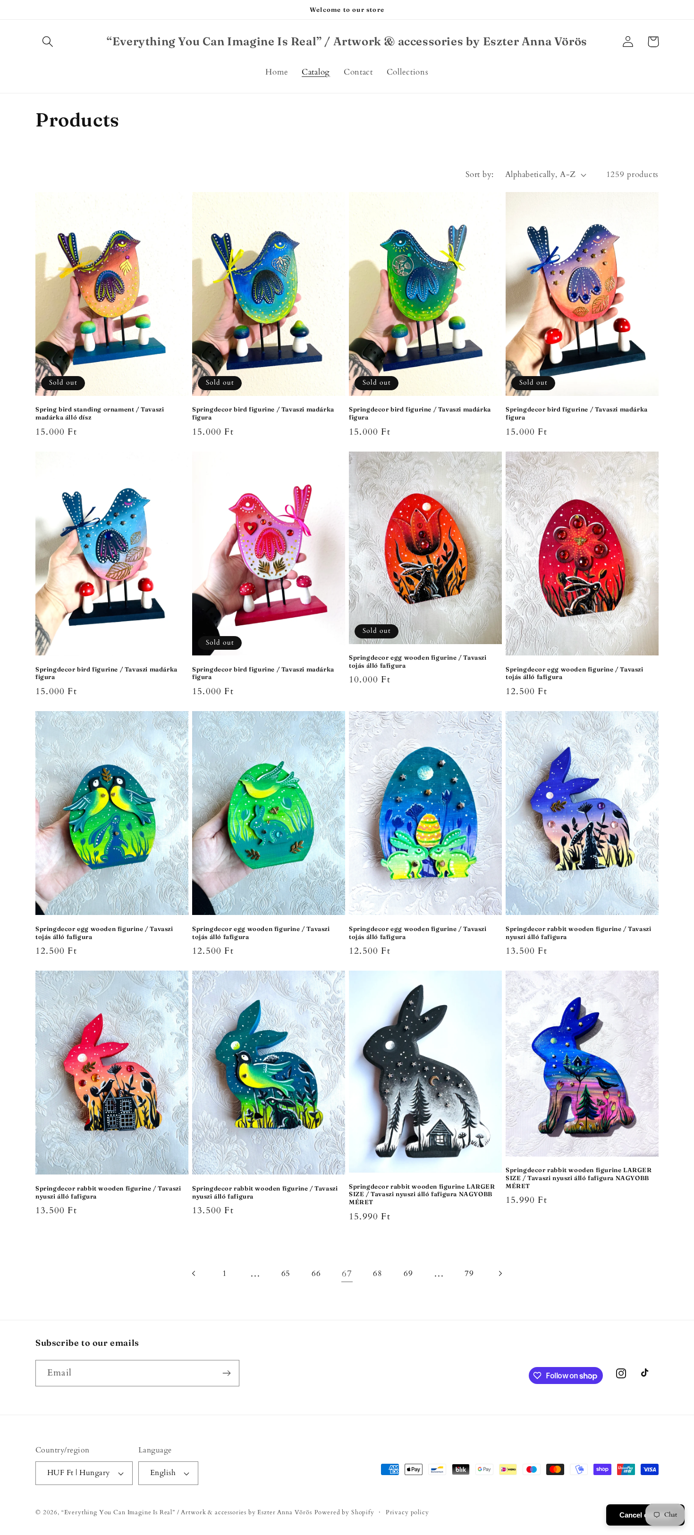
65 (285, 1273)
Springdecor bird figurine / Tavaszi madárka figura (263, 413)
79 (469, 1273)
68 (377, 1273)
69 (408, 1273)
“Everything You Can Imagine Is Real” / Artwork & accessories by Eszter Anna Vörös (186, 1512)
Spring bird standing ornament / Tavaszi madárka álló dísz (99, 413)
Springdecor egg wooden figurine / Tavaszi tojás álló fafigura (418, 661)
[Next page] (500, 1273)
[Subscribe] (226, 1373)
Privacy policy (407, 1512)
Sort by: (479, 174)
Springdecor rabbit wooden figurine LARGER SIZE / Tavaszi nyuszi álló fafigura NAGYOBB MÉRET (422, 1194)
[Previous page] (194, 1273)
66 (316, 1273)
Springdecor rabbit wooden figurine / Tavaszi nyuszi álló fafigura (578, 932)
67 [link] (347, 1273)
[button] (47, 41)
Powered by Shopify (344, 1512)
